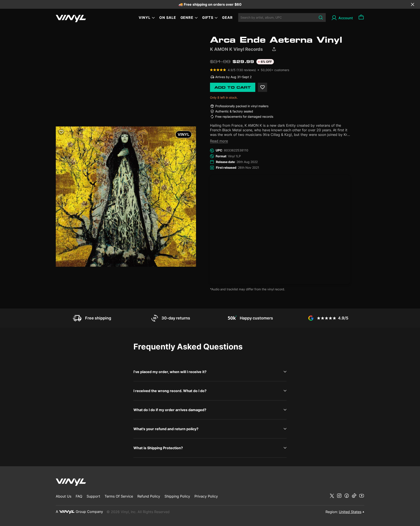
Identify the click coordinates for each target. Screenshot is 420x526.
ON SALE (167, 17)
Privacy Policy (206, 496)
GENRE (187, 17)
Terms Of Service (119, 496)
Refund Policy (148, 496)
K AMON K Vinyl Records (236, 49)
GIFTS (207, 17)
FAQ (79, 496)
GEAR (227, 17)
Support (93, 496)
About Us (63, 496)
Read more (219, 141)
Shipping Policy (177, 496)
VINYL (144, 17)
